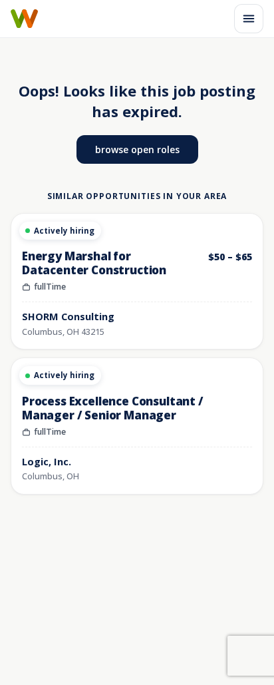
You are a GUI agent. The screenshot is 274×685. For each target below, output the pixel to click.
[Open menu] (248, 18)
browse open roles (137, 149)
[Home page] (24, 18)
